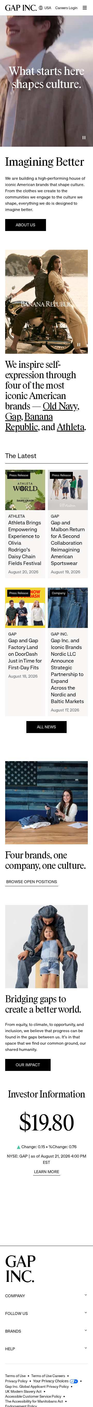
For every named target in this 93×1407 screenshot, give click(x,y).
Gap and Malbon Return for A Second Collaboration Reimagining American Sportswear (68, 543)
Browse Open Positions (31, 881)
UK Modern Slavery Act (23, 1391)
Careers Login (66, 8)
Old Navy (60, 407)
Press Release (18, 475)
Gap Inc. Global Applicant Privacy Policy (37, 1386)
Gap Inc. (59, 634)
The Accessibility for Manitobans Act (34, 1401)
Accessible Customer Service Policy (33, 1396)
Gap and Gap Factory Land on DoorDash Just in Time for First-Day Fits (25, 654)
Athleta (70, 427)
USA (45, 8)
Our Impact (28, 1064)
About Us (25, 224)
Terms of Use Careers (48, 1376)
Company (58, 593)
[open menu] (85, 8)
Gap (13, 417)
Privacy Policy (16, 1381)
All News (46, 726)
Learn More (46, 1171)
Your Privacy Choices (50, 1381)
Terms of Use (15, 1376)
